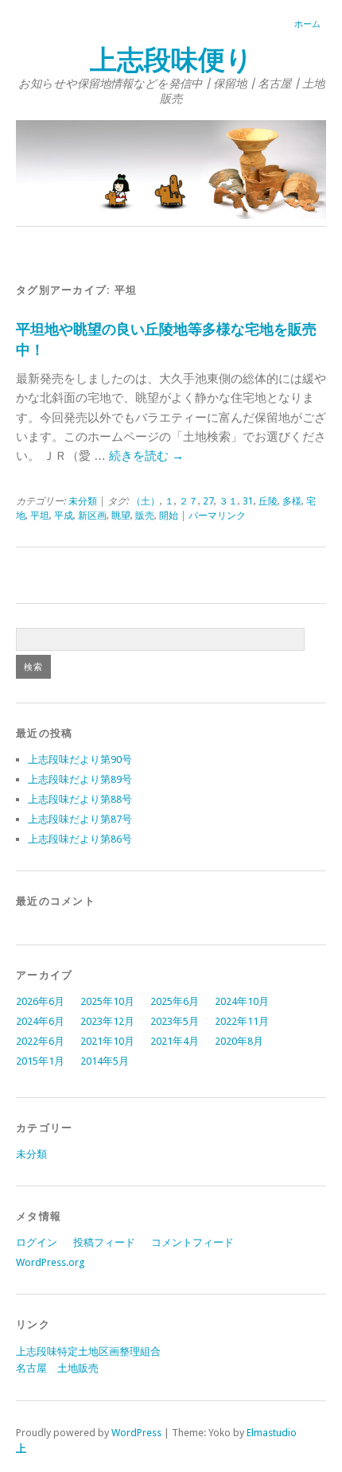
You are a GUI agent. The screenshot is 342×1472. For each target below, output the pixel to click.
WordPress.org (50, 1262)
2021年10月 (107, 1041)
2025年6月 (174, 1001)
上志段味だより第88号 (80, 799)
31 (248, 501)
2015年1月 (40, 1061)
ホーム (307, 24)
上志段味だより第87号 (80, 819)
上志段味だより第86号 (80, 839)
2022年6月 (40, 1041)
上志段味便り (171, 60)
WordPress (136, 1433)
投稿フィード (104, 1242)
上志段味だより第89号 (80, 779)
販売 (144, 515)
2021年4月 (174, 1041)
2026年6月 (40, 1001)
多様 (291, 501)
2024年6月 (40, 1021)
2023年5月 (174, 1021)
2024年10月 (242, 1001)
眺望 (120, 515)
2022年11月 (242, 1021)
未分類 (82, 501)
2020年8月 (239, 1041)
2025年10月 (107, 1001)
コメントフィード (192, 1242)
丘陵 (268, 501)
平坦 (39, 515)
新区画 (92, 515)
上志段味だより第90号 (80, 759)
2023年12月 (107, 1021)
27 (208, 501)
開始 (168, 515)
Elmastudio (272, 1433)
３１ (228, 501)
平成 (63, 515)
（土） (145, 501)
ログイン (36, 1242)
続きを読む (146, 456)
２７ (188, 501)
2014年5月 (104, 1061)
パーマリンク (217, 515)
